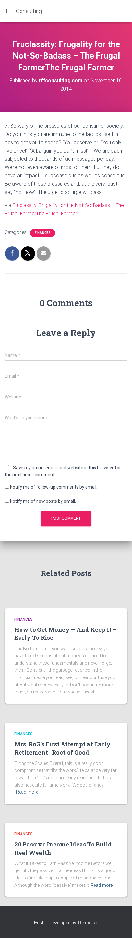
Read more (27, 792)
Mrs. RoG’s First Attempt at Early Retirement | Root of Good (62, 748)
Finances (43, 233)
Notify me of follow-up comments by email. (53, 487)
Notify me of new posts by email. (43, 501)
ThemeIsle (87, 922)
